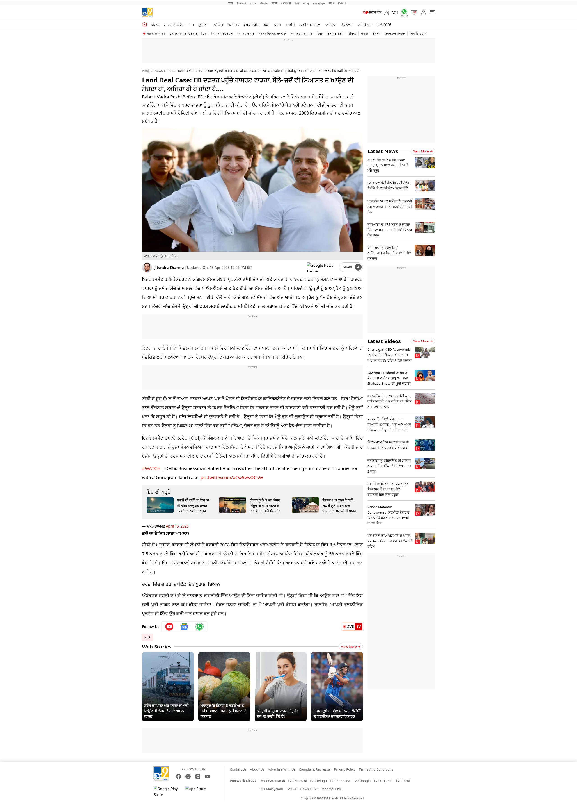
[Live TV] (412, 12)
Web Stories (157, 646)
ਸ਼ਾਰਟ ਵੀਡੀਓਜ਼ (174, 24)
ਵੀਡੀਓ (290, 24)
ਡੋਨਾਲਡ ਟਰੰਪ (335, 33)
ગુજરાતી (286, 3)
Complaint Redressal (315, 769)
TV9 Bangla (362, 780)
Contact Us (238, 769)
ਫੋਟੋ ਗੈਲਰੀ (365, 24)
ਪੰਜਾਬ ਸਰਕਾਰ (245, 33)
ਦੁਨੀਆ (203, 24)
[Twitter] (188, 776)
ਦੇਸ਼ (191, 24)
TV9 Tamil (403, 780)
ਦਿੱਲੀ (320, 33)
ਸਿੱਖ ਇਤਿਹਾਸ (418, 33)
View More (349, 646)
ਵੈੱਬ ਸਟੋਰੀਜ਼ (251, 24)
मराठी (274, 3)
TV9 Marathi (297, 780)
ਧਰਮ (277, 24)
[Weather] (388, 12)
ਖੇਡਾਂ (267, 24)
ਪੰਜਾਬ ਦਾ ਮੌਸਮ (156, 33)
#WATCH (151, 468)
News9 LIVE (309, 789)
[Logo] (147, 12)
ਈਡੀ (147, 637)
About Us (257, 769)
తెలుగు (264, 3)
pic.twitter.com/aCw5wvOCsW (232, 477)
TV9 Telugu (318, 780)
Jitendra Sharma (169, 267)
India (170, 70)
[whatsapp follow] (199, 627)
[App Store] (199, 792)
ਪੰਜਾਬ (156, 24)
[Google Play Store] (167, 792)
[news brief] (372, 13)
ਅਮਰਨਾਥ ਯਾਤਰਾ (394, 33)
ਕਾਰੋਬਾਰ (330, 24)
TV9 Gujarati (383, 780)
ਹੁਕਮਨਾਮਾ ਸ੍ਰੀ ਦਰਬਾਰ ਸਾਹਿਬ (187, 33)
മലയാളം (319, 3)
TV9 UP (291, 789)
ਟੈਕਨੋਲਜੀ (347, 24)
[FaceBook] (178, 776)
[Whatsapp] (403, 12)
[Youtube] (169, 627)
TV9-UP (343, 3)
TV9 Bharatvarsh (272, 780)
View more (421, 151)
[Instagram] (197, 776)
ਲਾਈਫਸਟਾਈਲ (309, 24)
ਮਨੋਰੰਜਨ (233, 24)
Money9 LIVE (331, 789)
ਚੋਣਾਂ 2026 (383, 24)
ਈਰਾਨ (352, 33)
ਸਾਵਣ (364, 33)
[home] (144, 24)
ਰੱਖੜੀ (376, 33)
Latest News (382, 151)
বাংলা (297, 3)
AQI (395, 12)
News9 (241, 3)
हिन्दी (231, 3)
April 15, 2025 (177, 526)
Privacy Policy (344, 769)
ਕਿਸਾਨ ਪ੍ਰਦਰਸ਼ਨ (222, 33)
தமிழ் (306, 3)
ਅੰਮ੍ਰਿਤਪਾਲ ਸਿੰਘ (301, 33)
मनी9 (331, 3)
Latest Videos (384, 341)
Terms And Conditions (376, 769)
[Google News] (184, 627)
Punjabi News (152, 70)
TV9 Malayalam (271, 789)
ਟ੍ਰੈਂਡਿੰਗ (218, 24)
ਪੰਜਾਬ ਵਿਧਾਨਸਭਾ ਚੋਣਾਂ (272, 33)
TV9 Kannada (340, 780)
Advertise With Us (281, 769)
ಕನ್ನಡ (253, 3)
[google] (322, 267)
